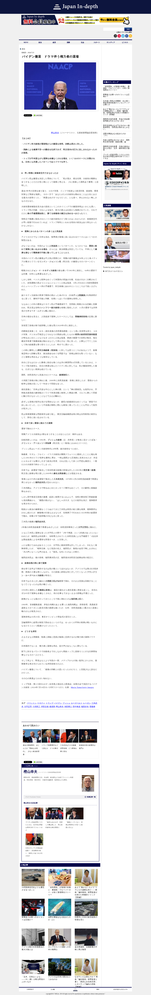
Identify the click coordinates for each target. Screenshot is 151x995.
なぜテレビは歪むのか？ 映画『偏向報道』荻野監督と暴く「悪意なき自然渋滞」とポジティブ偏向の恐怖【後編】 (86, 982)
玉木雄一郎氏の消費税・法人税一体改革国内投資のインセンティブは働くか (116, 102)
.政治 (23, 49)
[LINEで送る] (38, 116)
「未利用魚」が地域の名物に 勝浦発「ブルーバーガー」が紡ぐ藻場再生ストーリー (116, 88)
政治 (40, 42)
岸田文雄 (45, 707)
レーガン (87, 703)
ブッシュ (66, 703)
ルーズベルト (76, 703)
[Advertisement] (60, 123)
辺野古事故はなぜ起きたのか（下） (114, 134)
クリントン (31, 703)
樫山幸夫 (55, 133)
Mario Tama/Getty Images (82, 687)
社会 (82, 42)
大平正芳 (28, 707)
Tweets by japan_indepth (111, 267)
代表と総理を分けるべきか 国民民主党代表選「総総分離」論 (116, 141)
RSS (98, 989)
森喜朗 (52, 707)
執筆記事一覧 (91, 797)
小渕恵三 (36, 707)
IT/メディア (111, 42)
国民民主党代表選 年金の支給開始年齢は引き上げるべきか (116, 120)
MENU (26, 42)
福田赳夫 (85, 707)
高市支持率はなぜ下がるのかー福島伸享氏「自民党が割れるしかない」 (116, 127)
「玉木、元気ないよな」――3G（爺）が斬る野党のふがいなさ (33, 979)
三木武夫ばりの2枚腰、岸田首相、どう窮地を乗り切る (69, 748)
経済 (54, 42)
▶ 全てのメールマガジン (113, 271)
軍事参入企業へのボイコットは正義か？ (116, 95)
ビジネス (125, 42)
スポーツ (97, 42)
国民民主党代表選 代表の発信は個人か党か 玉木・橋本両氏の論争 (116, 148)
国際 (68, 42)
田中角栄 (76, 707)
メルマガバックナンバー (120, 989)
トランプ (49, 703)
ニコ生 (53, 989)
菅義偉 (92, 707)
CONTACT (30, 989)
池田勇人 (68, 707)
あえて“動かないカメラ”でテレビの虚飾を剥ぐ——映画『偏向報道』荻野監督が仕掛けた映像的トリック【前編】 (86, 892)
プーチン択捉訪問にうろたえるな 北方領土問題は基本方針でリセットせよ (117, 156)
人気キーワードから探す (124, 32)
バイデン (58, 703)
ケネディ (41, 703)
